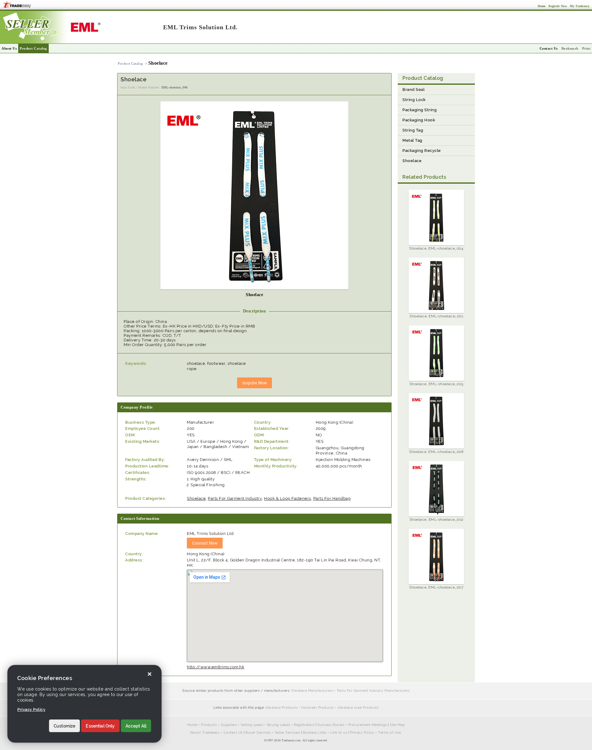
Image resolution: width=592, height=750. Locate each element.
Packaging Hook (418, 120)
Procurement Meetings (367, 725)
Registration (304, 725)
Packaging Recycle (421, 150)
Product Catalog (33, 48)
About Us (9, 48)
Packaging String (419, 110)
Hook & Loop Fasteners (287, 498)
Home (192, 725)
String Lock (414, 99)
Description (254, 311)
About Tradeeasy (205, 733)
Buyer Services (258, 733)
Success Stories (330, 725)
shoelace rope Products (358, 708)
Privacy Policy (362, 733)
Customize (64, 726)
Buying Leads (278, 725)
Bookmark (569, 48)
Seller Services (287, 733)
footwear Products (317, 708)
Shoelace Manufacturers (312, 691)
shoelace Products (281, 708)
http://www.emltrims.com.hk (215, 667)
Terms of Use (389, 733)
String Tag (412, 130)
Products (209, 725)
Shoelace (196, 498)
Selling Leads (252, 725)
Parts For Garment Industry (235, 498)
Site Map (397, 725)
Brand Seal (413, 89)
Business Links (315, 733)
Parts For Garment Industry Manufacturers (373, 691)
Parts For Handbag (332, 498)
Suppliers (229, 725)
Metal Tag (412, 140)
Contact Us (233, 733)
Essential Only (100, 726)
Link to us (339, 733)
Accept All (136, 726)
